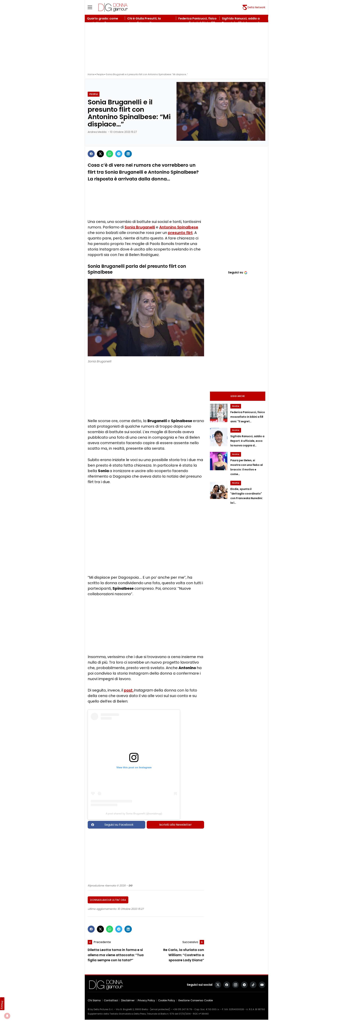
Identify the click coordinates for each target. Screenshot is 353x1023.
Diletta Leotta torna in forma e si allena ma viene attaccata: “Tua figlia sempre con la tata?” (116, 954)
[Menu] (92, 7)
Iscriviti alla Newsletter (175, 825)
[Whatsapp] (109, 153)
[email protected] (160, 1009)
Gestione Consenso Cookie (195, 1000)
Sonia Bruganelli (140, 227)
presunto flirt (180, 232)
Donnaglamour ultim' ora (108, 900)
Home (91, 74)
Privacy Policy (146, 1000)
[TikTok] (253, 984)
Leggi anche (238, 396)
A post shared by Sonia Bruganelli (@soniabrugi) (134, 813)
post (128, 690)
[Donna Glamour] (113, 7)
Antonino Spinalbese (178, 227)
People (100, 74)
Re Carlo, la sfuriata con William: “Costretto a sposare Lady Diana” (183, 954)
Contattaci (111, 1000)
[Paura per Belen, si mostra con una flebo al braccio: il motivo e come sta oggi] (218, 461)
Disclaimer (128, 1000)
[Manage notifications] (7, 1016)
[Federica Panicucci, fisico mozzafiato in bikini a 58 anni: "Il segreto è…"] (218, 413)
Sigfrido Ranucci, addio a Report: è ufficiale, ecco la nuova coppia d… (247, 440)
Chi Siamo (94, 1000)
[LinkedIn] (128, 153)
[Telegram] (118, 153)
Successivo (190, 942)
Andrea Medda (97, 132)
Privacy (2, 1005)
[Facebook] (91, 153)
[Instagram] (235, 984)
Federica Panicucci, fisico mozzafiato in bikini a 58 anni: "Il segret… (247, 416)
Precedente (102, 942)
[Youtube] (262, 984)
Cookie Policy (166, 1000)
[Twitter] (100, 153)
